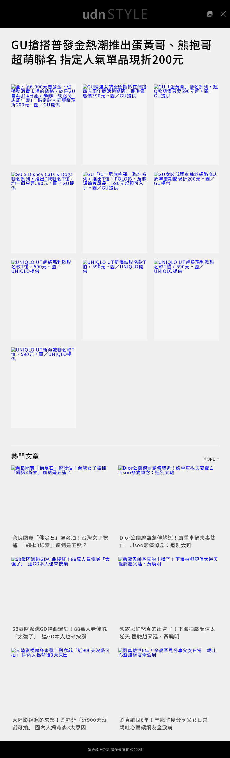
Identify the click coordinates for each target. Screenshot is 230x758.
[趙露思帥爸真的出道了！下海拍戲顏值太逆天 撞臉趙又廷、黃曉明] (168, 590)
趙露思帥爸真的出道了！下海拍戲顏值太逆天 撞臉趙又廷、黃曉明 (167, 632)
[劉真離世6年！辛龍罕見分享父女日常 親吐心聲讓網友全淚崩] (168, 681)
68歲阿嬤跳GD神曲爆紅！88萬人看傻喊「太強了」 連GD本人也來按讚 (59, 632)
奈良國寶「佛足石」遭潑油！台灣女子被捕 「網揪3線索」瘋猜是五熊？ (60, 541)
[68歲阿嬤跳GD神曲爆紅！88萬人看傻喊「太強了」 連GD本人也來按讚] (61, 590)
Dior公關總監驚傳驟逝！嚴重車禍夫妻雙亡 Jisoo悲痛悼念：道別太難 (167, 541)
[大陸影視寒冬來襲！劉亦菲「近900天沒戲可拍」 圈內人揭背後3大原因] (61, 681)
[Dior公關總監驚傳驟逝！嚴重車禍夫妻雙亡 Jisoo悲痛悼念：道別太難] (168, 499)
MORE (209, 459)
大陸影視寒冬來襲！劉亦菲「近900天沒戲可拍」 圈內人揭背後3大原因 (59, 723)
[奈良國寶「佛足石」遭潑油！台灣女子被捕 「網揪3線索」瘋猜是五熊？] (61, 499)
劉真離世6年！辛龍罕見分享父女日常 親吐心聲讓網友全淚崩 (166, 723)
